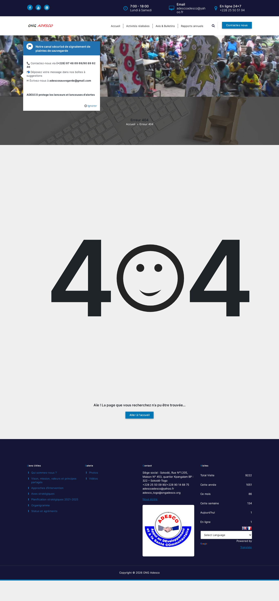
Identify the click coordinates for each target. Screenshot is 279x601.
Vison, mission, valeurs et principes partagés (53, 480)
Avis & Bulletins (165, 26)
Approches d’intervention (47, 488)
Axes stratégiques (43, 493)
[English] (244, 528)
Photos (93, 472)
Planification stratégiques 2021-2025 (54, 499)
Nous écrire (150, 499)
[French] (249, 528)
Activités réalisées (138, 26)
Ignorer (92, 104)
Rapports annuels (192, 26)
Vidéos (93, 478)
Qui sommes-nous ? (44, 472)
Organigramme (40, 505)
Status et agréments (44, 511)
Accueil (115, 26)
